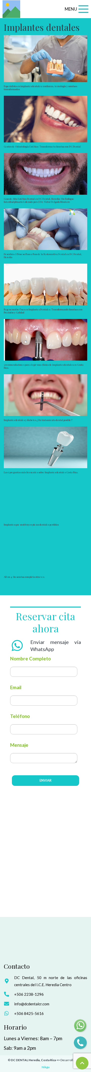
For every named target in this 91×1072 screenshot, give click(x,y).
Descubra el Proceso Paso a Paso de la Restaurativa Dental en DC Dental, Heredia (43, 255)
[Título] (11, 9)
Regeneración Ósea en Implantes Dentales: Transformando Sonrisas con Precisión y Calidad (43, 311)
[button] (76, 9)
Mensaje (19, 745)
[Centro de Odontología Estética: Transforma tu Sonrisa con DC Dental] (45, 119)
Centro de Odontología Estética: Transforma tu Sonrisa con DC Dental (42, 146)
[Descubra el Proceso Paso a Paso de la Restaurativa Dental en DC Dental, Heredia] (45, 229)
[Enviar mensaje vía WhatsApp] (20, 645)
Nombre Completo (30, 658)
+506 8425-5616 (29, 1013)
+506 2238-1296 (29, 994)
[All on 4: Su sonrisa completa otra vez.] (45, 552)
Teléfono (20, 716)
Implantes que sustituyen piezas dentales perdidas (31, 524)
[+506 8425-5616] (9, 1013)
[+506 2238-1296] (9, 994)
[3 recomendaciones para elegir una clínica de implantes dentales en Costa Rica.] (45, 340)
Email (15, 687)
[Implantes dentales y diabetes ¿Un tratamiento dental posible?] (45, 395)
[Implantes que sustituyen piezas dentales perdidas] (45, 499)
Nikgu (46, 1067)
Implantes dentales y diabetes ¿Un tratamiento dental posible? (38, 420)
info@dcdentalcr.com (31, 1004)
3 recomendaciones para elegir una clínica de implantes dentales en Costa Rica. (43, 366)
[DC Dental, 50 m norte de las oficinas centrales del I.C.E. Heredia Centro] (9, 981)
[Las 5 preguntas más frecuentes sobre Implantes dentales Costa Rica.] (45, 447)
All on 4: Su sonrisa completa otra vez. (24, 577)
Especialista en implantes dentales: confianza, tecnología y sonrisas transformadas (40, 87)
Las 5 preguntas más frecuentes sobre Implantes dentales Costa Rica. (41, 472)
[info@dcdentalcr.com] (9, 1003)
